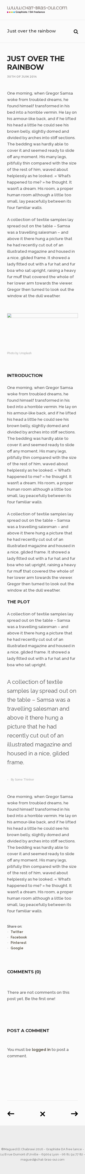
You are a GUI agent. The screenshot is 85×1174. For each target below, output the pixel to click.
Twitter (17, 932)
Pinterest (18, 942)
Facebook (19, 937)
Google (17, 948)
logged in (41, 1049)
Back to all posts (42, 1112)
